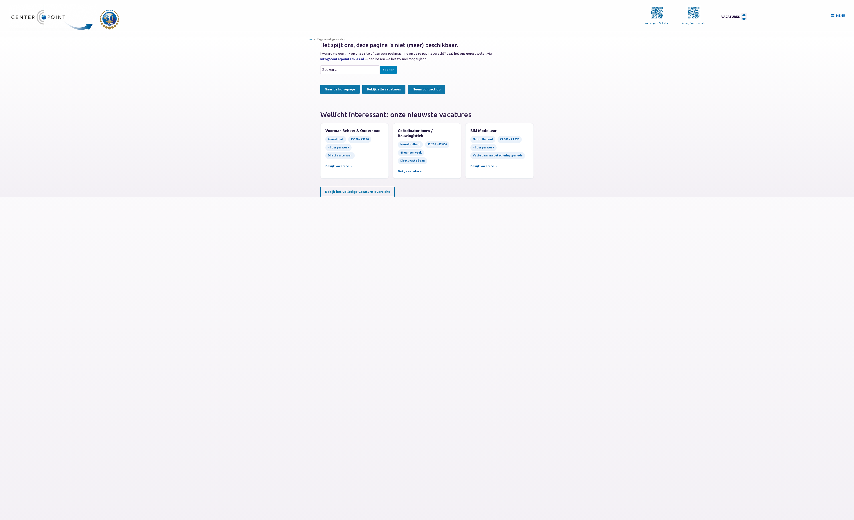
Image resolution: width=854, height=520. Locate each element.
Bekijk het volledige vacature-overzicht (357, 192)
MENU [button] (840, 15)
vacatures (731, 16)
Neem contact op (427, 89)
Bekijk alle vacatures (384, 89)
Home (308, 39)
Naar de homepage (340, 89)
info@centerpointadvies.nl (342, 59)
